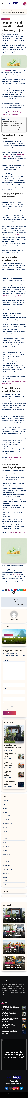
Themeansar (14, 1095)
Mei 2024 (5, 884)
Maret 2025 (6, 846)
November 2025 (7, 819)
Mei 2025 (5, 839)
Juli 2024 (5, 877)
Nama (5, 682)
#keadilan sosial (17, 42)
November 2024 (7, 862)
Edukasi (12, 931)
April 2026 (5, 812)
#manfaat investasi (6, 45)
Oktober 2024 (6, 865)
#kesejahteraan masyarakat (8, 44)
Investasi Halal (6, 19)
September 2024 (7, 869)
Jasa (11, 963)
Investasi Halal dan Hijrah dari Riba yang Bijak (12, 26)
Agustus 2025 (6, 827)
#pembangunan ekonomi (18, 45)
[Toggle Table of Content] (23, 119)
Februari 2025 (6, 850)
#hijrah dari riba (20, 36)
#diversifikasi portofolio (9, 36)
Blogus (22, 1093)
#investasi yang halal (6, 42)
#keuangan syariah (21, 44)
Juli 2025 (5, 831)
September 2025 (7, 823)
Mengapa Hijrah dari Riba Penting (12, 123)
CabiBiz (8, 34)
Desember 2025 (7, 816)
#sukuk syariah (5, 53)
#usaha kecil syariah (15, 53)
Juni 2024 (5, 881)
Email (4, 689)
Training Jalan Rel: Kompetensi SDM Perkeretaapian (9, 764)
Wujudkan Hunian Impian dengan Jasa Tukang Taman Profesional (13, 920)
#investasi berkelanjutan (7, 38)
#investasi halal (19, 38)
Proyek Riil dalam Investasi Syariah (13, 127)
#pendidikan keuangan (7, 47)
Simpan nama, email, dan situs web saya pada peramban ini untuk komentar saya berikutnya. (13, 707)
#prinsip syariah (5, 49)
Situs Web (5, 696)
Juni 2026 (5, 804)
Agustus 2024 (6, 873)
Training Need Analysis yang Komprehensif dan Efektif (10, 755)
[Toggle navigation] (2, 4)
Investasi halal (5, 70)
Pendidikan (13, 947)
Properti (7, 915)
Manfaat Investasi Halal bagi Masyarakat (11, 129)
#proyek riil (13, 49)
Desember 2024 (7, 858)
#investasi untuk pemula (18, 40)
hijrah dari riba (17, 574)
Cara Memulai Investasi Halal (11, 125)
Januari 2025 (6, 854)
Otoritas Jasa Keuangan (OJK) (12, 296)
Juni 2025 (5, 835)
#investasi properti (6, 40)
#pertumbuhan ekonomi (19, 47)
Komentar (6, 660)
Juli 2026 (5, 800)
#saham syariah (19, 51)
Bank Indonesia (19, 235)
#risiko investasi (10, 51)
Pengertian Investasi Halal (10, 121)
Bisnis (6, 931)
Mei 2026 (5, 808)
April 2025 (5, 842)
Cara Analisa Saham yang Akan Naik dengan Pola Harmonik (10, 783)
